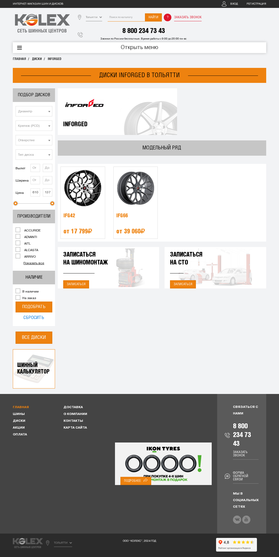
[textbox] (34, 111)
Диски (37, 59)
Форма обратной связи (240, 476)
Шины (19, 414)
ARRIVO (29, 256)
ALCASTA (30, 250)
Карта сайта (75, 427)
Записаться (76, 284)
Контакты (73, 421)
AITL (27, 243)
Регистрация (256, 4)
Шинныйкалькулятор (33, 369)
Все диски (34, 337)
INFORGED (54, 59)
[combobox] (34, 111)
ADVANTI (30, 237)
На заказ (29, 298)
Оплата (20, 434)
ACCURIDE (32, 230)
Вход (234, 4)
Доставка (73, 407)
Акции (19, 427)
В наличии (30, 291)
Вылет (20, 168)
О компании (75, 414)
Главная (19, 59)
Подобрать (34, 307)
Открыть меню (139, 47)
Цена (20, 193)
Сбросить (33, 318)
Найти (153, 17)
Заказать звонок (188, 17)
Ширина (22, 180)
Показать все (33, 263)
